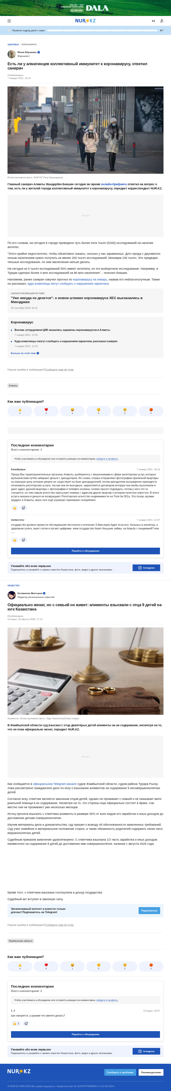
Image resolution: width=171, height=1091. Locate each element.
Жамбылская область (20, 941)
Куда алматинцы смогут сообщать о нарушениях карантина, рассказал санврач (66, 341)
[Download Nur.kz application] (85, 8)
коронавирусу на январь (90, 279)
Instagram (148, 567)
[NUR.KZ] (85, 20)
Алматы (13, 385)
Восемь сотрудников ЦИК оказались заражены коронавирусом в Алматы (62, 330)
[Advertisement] (85, 215)
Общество (14, 585)
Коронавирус (29, 44)
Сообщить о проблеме (120, 1072)
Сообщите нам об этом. (59, 369)
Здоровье (13, 44)
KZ (153, 21)
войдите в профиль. (107, 458)
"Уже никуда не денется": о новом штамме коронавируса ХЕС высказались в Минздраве (77, 300)
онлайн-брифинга (114, 184)
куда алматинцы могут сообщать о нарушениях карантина (68, 283)
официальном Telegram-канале (55, 784)
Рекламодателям (151, 1072)
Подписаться (149, 910)
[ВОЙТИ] (161, 21)
